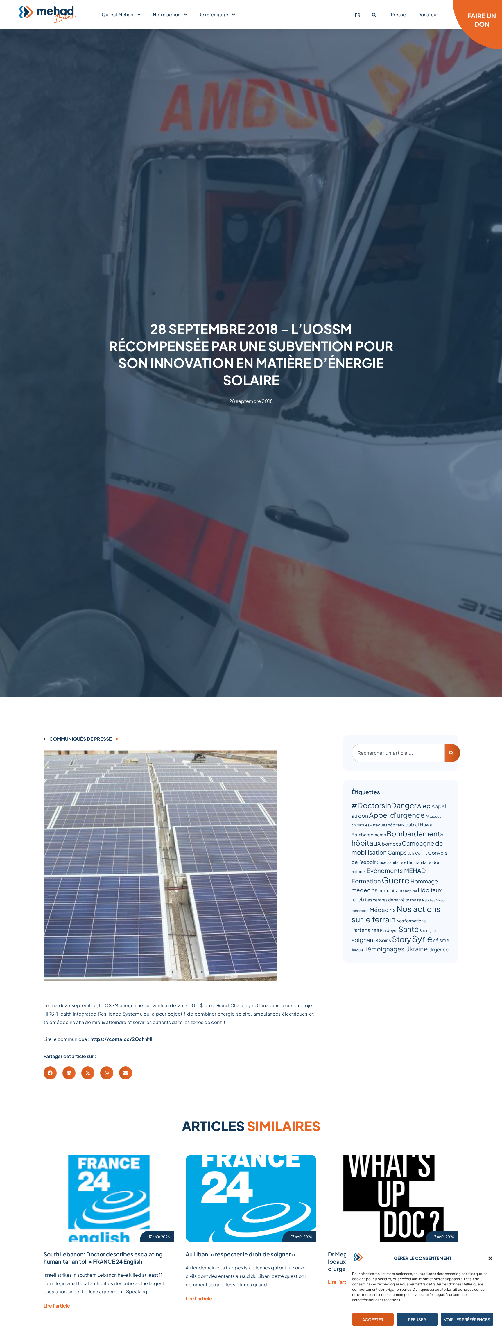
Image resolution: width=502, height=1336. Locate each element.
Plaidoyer (389, 930)
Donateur (427, 14)
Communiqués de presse (80, 739)
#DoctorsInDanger (384, 805)
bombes (391, 844)
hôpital (411, 891)
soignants (365, 939)
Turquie (358, 950)
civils (411, 853)
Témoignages (384, 949)
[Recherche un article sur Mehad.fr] (374, 15)
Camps (397, 852)
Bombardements (369, 834)
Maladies (428, 900)
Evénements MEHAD (396, 870)
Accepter (372, 1319)
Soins (385, 940)
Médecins (383, 909)
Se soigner (428, 930)
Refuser (417, 1319)
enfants (359, 871)
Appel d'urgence (397, 814)
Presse (398, 14)
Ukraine (416, 949)
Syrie (422, 938)
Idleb (358, 899)
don (436, 862)
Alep (424, 806)
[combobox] (398, 753)
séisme (441, 940)
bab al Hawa (418, 825)
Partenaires (365, 929)
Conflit (421, 853)
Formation (366, 881)
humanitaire (391, 890)
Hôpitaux (430, 889)
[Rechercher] (452, 753)
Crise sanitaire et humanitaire (403, 862)
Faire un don (481, 20)
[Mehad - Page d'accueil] (48, 14)
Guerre (396, 880)
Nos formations (411, 920)
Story (401, 939)
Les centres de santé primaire (393, 899)
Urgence (439, 949)
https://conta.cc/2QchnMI (121, 1039)
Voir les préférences (467, 1319)
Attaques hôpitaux (387, 824)
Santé (409, 928)
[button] (490, 1258)
